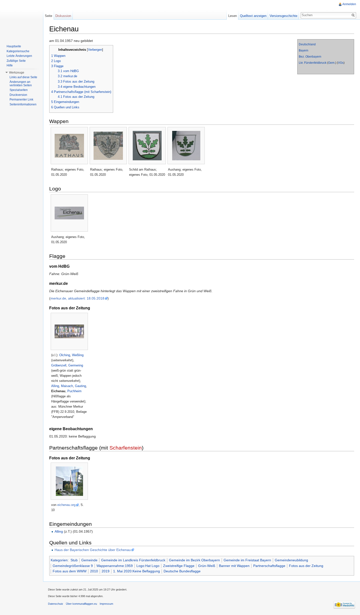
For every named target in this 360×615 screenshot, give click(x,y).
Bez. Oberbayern (310, 56)
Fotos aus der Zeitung (306, 566)
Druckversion (18, 95)
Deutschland (307, 44)
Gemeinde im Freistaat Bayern (247, 560)
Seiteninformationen (23, 104)
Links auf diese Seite (23, 77)
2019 (105, 571)
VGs (341, 62)
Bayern (303, 50)
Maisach (67, 386)
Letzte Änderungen (19, 56)
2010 (94, 571)
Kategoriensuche (18, 51)
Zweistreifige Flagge (178, 566)
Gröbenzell (58, 365)
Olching (64, 355)
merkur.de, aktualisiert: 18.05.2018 (77, 298)
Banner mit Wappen (234, 566)
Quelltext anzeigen (253, 16)
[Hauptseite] (21, 19)
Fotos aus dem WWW (69, 571)
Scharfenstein (125, 448)
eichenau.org (66, 505)
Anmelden (349, 4)
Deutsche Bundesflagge (182, 571)
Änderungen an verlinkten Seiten (21, 83)
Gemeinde (89, 560)
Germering (75, 365)
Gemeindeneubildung (291, 560)
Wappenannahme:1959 (114, 566)
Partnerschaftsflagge (269, 566)
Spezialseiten (19, 90)
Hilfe (10, 65)
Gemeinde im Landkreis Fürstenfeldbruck (133, 560)
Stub (74, 560)
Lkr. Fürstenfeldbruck (312, 62)
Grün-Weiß (206, 566)
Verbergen (95, 49)
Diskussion (63, 16)
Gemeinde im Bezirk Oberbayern (194, 560)
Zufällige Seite (16, 61)
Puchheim (74, 391)
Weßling (78, 355)
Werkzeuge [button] (16, 72)
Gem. (331, 62)
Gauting (80, 386)
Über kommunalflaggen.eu (81, 603)
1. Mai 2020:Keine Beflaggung (136, 571)
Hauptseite (14, 46)
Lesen (232, 16)
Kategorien (59, 560)
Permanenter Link (21, 99)
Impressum (106, 603)
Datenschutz (55, 603)
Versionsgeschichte (283, 16)
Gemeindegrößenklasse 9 (73, 566)
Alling (55, 386)
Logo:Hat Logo (147, 566)
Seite (48, 16)
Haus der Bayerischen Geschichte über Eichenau (93, 550)
